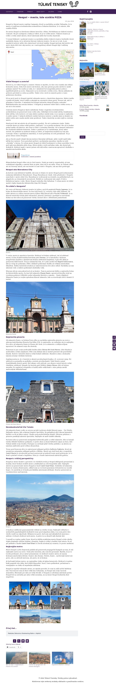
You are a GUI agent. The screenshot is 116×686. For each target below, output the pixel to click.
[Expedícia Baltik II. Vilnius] (62, 658)
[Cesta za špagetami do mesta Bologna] (39, 658)
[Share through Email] (27, 641)
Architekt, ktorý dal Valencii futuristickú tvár (101, 98)
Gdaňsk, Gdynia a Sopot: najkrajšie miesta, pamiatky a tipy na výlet (98, 31)
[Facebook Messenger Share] (23, 641)
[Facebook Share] (14, 641)
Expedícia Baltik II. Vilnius (61, 665)
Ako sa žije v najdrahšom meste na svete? (15, 665)
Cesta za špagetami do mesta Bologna (37, 665)
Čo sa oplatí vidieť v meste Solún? (98, 22)
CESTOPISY (9, 11)
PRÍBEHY (30, 11)
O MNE (60, 11)
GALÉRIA (51, 11)
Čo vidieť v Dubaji (93, 44)
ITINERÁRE (20, 11)
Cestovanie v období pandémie (31, 156)
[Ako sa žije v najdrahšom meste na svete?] (16, 658)
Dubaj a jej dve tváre (94, 51)
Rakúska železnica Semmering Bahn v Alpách (86, 98)
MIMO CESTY (41, 11)
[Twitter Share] (18, 641)
